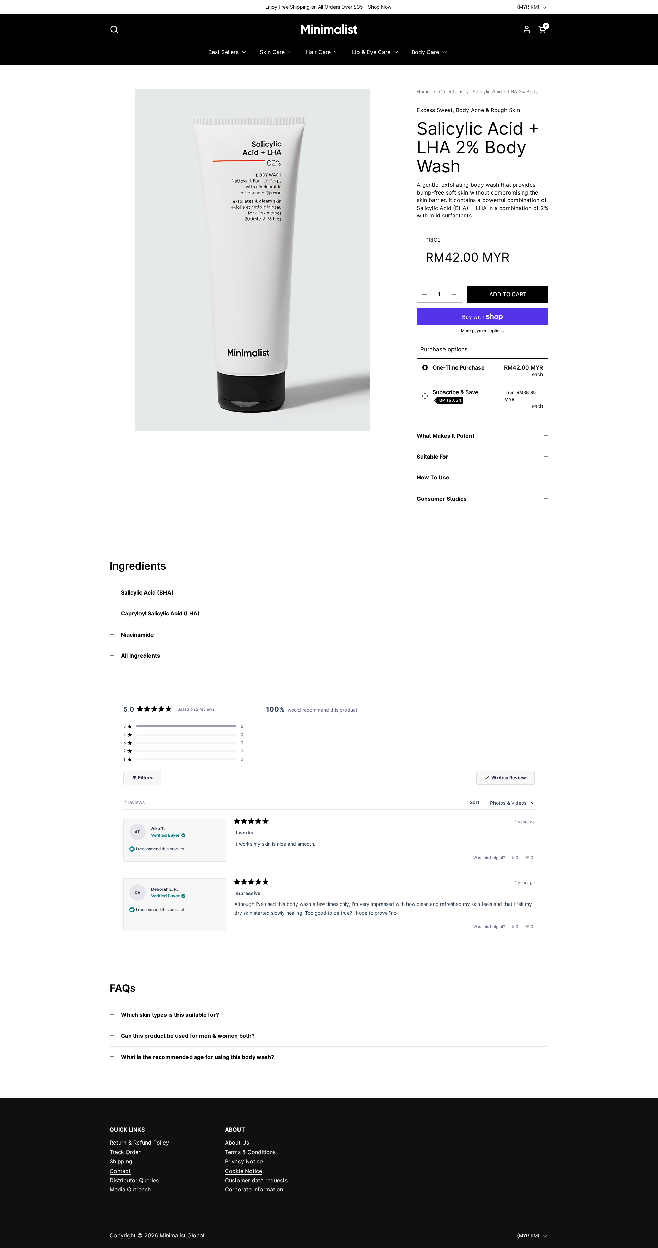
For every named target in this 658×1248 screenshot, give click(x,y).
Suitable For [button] (432, 456)
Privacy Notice (244, 1161)
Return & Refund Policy (139, 1142)
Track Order (125, 1152)
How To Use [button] (433, 477)
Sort (475, 802)
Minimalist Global (182, 1235)
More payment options (482, 330)
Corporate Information (254, 1189)
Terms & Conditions (250, 1152)
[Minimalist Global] (329, 29)
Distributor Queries (134, 1180)
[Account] (527, 29)
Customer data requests (256, 1180)
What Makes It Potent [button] (445, 435)
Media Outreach (130, 1189)
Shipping (121, 1161)
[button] (114, 29)
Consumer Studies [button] (442, 498)
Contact (120, 1171)
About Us (237, 1142)
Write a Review (512, 779)
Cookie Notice (243, 1171)
